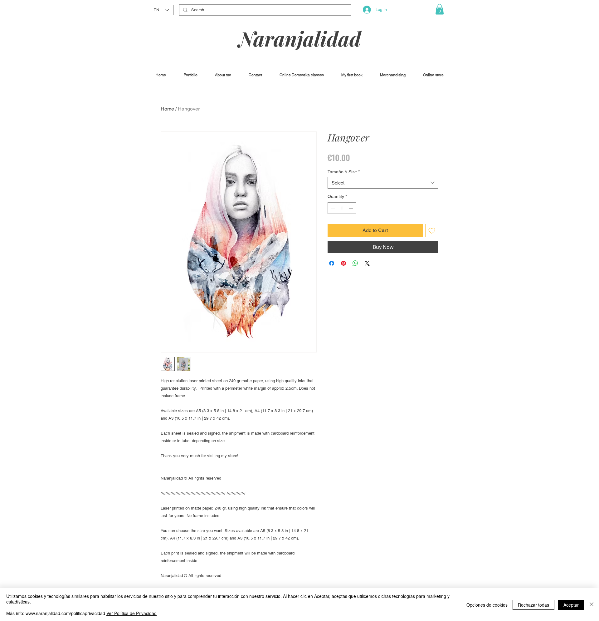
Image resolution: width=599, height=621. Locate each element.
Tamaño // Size (344, 171)
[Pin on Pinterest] (343, 263)
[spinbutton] (342, 208)
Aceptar (571, 605)
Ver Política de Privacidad (131, 613)
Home (167, 109)
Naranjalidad (300, 38)
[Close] (591, 604)
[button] (439, 9)
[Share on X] (367, 263)
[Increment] (351, 208)
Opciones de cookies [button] (487, 605)
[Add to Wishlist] (431, 230)
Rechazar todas (533, 605)
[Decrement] (332, 208)
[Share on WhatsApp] (355, 263)
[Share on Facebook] (331, 263)
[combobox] (383, 183)
